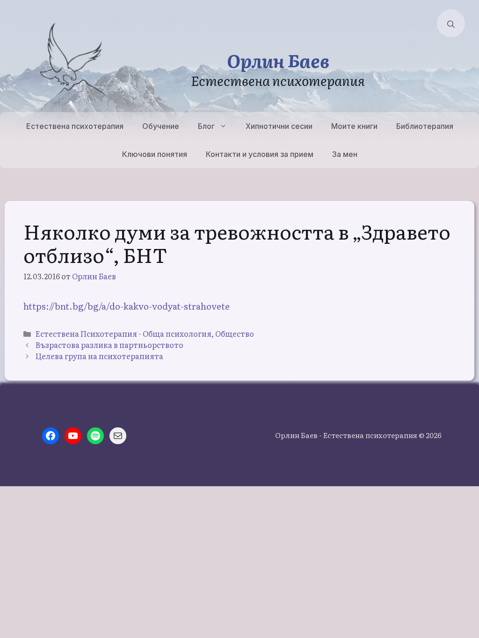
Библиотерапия (424, 126)
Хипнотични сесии (279, 126)
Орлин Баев (278, 60)
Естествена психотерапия (74, 126)
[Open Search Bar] (451, 23)
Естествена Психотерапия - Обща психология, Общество (145, 333)
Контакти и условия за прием (259, 154)
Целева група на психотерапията (99, 356)
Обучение (160, 126)
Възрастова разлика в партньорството (109, 344)
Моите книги (354, 126)
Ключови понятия (154, 154)
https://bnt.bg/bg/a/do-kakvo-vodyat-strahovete (126, 305)
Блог (206, 126)
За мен (344, 154)
